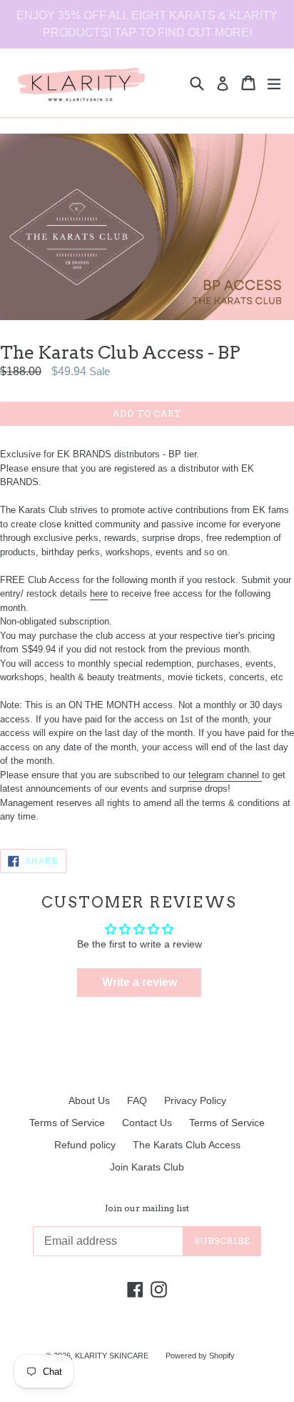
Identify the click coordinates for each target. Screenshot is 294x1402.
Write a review (139, 982)
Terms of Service (67, 1122)
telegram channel (223, 775)
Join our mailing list (147, 1208)
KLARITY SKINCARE (111, 1355)
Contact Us (147, 1122)
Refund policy (85, 1144)
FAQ (137, 1100)
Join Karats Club (147, 1167)
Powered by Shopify (200, 1355)
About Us (89, 1100)
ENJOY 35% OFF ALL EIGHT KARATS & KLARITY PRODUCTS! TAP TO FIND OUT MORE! (147, 24)
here (99, 593)
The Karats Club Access (186, 1144)
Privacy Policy (195, 1100)
